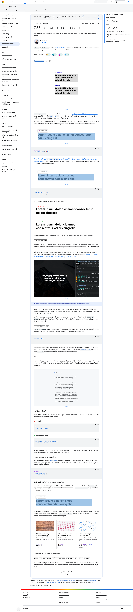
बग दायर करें (25, 595)
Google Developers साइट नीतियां (53, 582)
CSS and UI (12, 7)
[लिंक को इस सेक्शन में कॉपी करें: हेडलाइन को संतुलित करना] (50, 326)
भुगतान (37, 10)
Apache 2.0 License (91, 580)
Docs (25, 2)
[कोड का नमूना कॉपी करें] (98, 148)
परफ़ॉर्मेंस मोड (4, 10)
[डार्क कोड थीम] (95, 148)
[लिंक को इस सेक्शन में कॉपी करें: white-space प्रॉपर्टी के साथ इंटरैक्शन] (57, 457)
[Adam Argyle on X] (41, 43)
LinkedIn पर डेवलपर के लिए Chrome (104, 600)
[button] (10, 59)
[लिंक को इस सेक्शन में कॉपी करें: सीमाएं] (39, 357)
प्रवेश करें (129, 2)
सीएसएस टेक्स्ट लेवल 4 (60, 48)
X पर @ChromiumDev (101, 595)
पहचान (29, 10)
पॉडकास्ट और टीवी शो (63, 602)
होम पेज (35, 23)
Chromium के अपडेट (64, 595)
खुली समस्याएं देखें (26, 597)
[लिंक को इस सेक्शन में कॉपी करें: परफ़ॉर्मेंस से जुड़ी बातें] (47, 411)
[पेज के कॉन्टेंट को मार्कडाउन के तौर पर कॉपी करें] (79, 28)
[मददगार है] (96, 23)
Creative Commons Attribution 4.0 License (66, 580)
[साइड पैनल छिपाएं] (18, 609)
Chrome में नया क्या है (48, 2)
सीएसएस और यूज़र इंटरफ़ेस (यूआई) (17, 10)
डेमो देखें (66, 109)
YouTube (98, 597)
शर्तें (23, 608)
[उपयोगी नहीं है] (98, 23)
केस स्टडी (34, 2)
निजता (26, 608)
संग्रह (60, 600)
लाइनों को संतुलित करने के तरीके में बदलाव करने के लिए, (85, 114)
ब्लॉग (39, 2)
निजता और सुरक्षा (45, 10)
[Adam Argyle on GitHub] (43, 43)
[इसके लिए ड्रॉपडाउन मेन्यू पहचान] (33, 10)
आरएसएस (98, 602)
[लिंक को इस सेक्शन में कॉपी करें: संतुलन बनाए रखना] (48, 240)
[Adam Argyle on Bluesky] (45, 43)
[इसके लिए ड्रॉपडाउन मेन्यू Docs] (28, 2)
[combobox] (101, 1)
